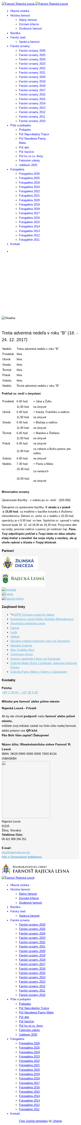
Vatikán (15, 636)
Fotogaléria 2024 (29, 182)
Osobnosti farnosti (30, 28)
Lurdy (13, 632)
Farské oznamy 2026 (32, 50)
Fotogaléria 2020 (29, 200)
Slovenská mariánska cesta (27, 623)
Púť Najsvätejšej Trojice (34, 134)
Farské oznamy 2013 (32, 107)
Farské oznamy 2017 (32, 90)
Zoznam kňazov (29, 24)
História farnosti (20, 15)
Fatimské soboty (29, 160)
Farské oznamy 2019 (32, 81)
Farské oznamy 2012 (32, 112)
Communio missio (21, 654)
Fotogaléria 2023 (29, 187)
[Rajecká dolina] (13, 598)
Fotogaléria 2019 (29, 204)
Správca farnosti (29, 41)
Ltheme (57, 1121)
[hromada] (9, 589)
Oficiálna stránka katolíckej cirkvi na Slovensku (40, 641)
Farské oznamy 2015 (32, 99)
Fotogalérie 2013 (29, 231)
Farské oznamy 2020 (32, 77)
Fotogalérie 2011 (29, 239)
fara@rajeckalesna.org (16, 852)
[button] (40, 301)
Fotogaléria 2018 (29, 209)
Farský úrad (17, 37)
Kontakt (15, 244)
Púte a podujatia (20, 125)
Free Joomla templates (33, 1121)
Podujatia (25, 129)
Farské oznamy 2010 (32, 121)
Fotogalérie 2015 (29, 222)
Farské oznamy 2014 (32, 103)
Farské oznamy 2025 (32, 55)
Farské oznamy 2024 (32, 59)
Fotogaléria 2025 (29, 178)
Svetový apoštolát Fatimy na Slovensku (35, 658)
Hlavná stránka (19, 11)
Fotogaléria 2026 (29, 173)
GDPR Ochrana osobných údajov (34, 614)
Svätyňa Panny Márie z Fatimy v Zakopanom (38, 671)
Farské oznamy (20, 46)
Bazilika (15, 33)
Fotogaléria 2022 (29, 191)
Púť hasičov (26, 151)
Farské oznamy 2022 (32, 68)
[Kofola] (7, 594)
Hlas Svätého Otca (22, 649)
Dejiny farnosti (28, 19)
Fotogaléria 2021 (29, 195)
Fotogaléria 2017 (29, 213)
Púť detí (24, 147)
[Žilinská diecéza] (20, 568)
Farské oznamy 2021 (32, 72)
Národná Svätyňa (21, 645)
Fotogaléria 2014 (29, 226)
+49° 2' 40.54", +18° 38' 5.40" (20, 692)
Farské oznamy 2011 (32, 116)
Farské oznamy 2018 (32, 85)
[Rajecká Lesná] (23, 585)
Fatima (14, 628)
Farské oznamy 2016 (32, 94)
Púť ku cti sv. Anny (31, 156)
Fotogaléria (17, 169)
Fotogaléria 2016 (29, 217)
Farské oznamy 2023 (32, 63)
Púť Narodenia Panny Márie (36, 1012)
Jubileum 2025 (28, 165)
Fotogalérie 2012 (29, 235)
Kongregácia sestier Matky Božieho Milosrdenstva (41, 619)
